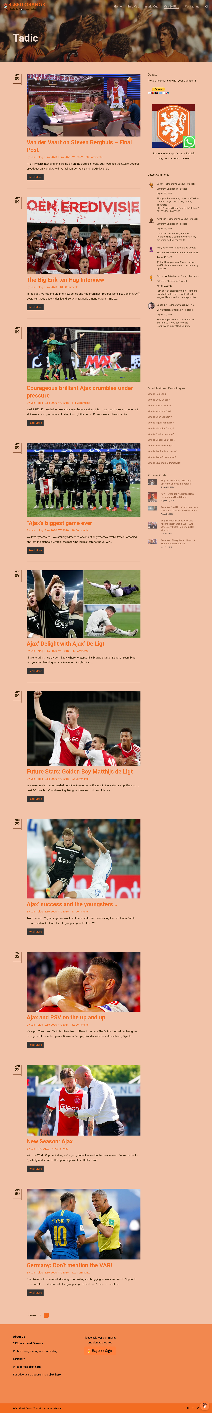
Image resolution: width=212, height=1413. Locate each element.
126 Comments (81, 1273)
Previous (32, 1315)
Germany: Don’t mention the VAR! (69, 1265)
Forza (160, 276)
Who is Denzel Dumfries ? (161, 440)
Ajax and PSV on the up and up (66, 1017)
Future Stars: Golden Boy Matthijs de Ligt (80, 771)
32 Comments (80, 1025)
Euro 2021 (64, 157)
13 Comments (80, 912)
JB (158, 184)
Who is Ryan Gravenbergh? (162, 457)
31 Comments (59, 1149)
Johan (160, 305)
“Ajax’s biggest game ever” (61, 523)
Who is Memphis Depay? (161, 428)
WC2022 (77, 157)
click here (19, 1359)
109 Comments (69, 287)
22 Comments (80, 779)
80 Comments (94, 157)
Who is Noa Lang (157, 394)
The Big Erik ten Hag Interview (65, 279)
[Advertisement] (169, 359)
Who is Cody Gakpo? (159, 400)
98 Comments (80, 530)
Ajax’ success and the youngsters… (72, 904)
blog (40, 157)
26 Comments (80, 651)
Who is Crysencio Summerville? (164, 463)
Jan (32, 157)
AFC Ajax (43, 1149)
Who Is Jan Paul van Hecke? (162, 451)
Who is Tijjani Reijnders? (161, 422)
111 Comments (81, 403)
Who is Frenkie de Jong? (161, 434)
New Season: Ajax (50, 1141)
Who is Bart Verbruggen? (161, 445)
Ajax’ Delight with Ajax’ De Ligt (65, 643)
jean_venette (164, 247)
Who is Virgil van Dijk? (159, 411)
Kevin (160, 219)
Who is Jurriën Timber (159, 405)
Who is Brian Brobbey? (160, 417)
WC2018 (63, 403)
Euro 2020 (50, 157)
